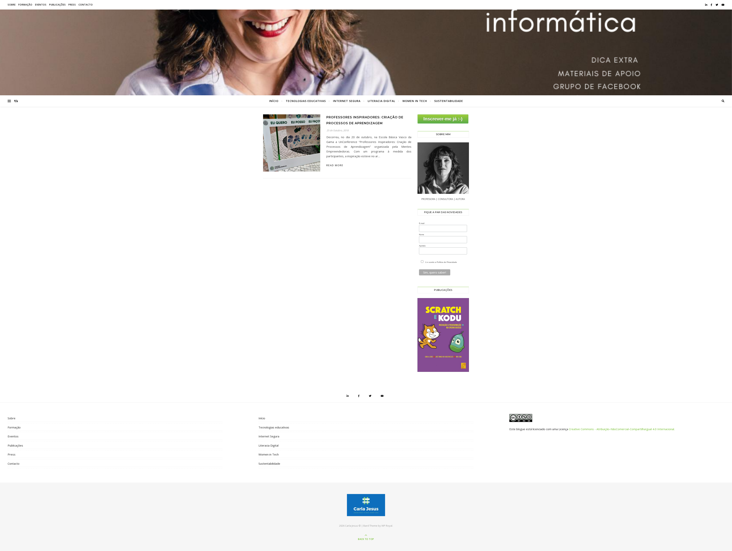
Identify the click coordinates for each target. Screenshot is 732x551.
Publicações (57, 4)
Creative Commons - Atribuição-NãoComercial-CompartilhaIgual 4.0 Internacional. (622, 429)
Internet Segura (346, 101)
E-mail (421, 223)
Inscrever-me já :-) (442, 118)
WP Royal (386, 525)
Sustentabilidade (448, 101)
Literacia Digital (381, 101)
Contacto (86, 4)
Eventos (41, 4)
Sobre (12, 4)
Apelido (422, 246)
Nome (421, 234)
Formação (25, 4)
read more (334, 165)
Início (274, 101)
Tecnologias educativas (306, 101)
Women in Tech (414, 101)
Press (72, 4)
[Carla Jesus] (366, 505)
